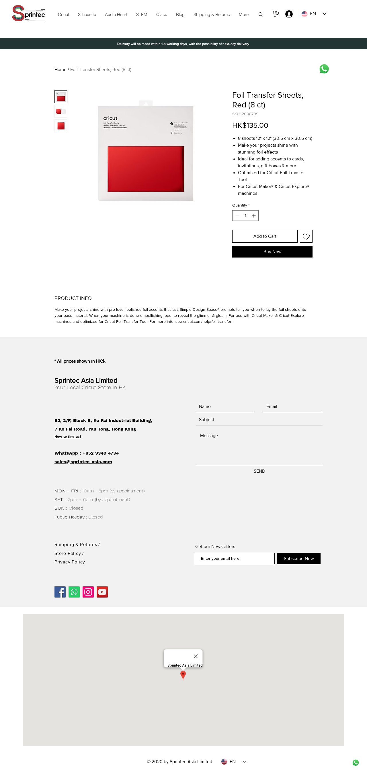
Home (60, 69)
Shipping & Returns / (77, 544)
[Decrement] (236, 216)
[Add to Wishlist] (306, 236)
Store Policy (68, 553)
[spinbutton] (245, 216)
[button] (142, 14)
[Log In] (286, 14)
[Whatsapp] (324, 68)
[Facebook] (60, 592)
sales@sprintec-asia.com (83, 461)
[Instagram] (88, 592)
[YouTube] (102, 592)
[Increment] (254, 216)
